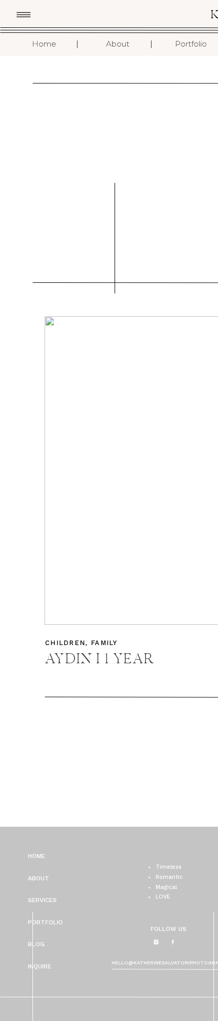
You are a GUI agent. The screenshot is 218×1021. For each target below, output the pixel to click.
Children (65, 643)
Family (104, 643)
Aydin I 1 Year (100, 660)
